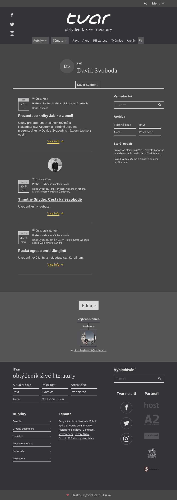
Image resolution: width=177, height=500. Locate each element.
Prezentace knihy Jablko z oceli (45, 115)
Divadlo (87, 425)
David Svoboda (87, 84)
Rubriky (39, 40)
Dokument (88, 429)
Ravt (75, 40)
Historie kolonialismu (70, 429)
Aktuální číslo (22, 385)
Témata (58, 40)
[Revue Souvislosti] (151, 436)
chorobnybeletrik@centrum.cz (90, 350)
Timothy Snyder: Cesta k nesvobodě (50, 199)
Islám (91, 438)
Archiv (131, 40)
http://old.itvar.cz (151, 153)
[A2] (151, 421)
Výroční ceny (66, 433)
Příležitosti (100, 40)
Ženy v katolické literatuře (73, 421)
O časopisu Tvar (53, 399)
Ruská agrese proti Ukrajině (42, 250)
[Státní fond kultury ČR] (151, 469)
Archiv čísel (79, 385)
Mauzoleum (75, 425)
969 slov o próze (77, 438)
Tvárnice (117, 40)
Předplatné (78, 392)
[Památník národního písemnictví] (151, 453)
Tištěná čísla (122, 125)
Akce (85, 40)
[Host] (151, 405)
